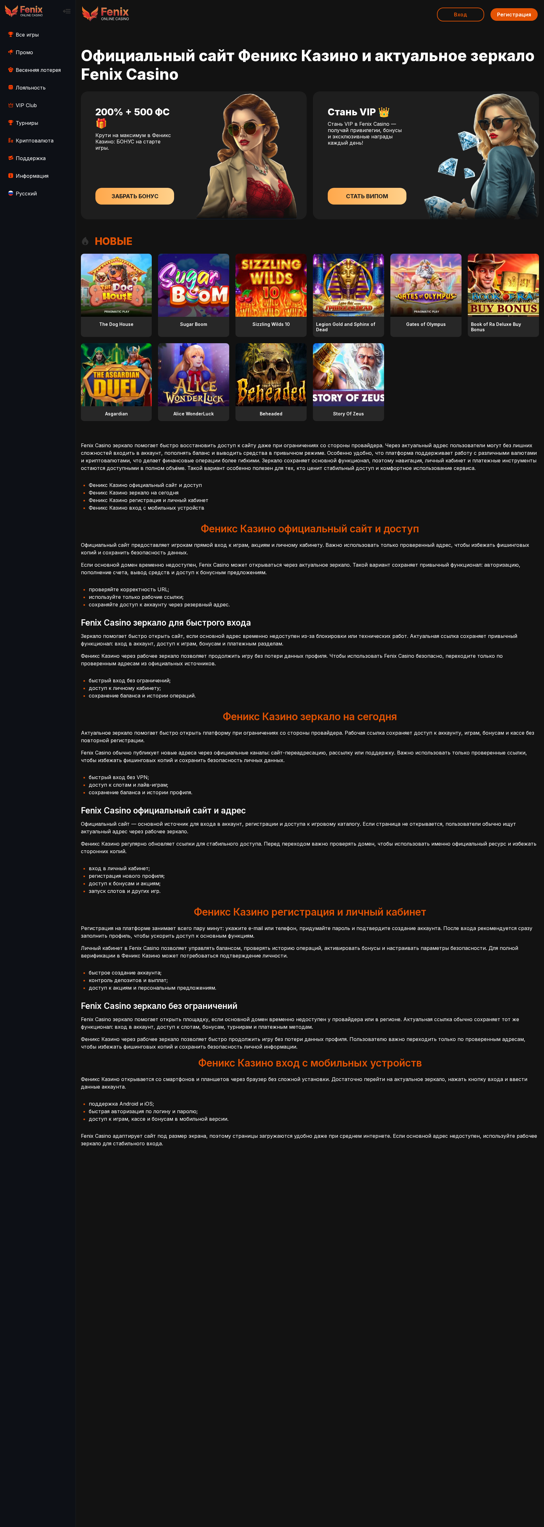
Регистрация (514, 14)
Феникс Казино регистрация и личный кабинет (148, 500)
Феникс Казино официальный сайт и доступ (145, 485)
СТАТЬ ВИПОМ (367, 196)
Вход (460, 14)
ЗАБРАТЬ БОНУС (134, 196)
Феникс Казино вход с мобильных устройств (146, 508)
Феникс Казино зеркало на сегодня (133, 492)
